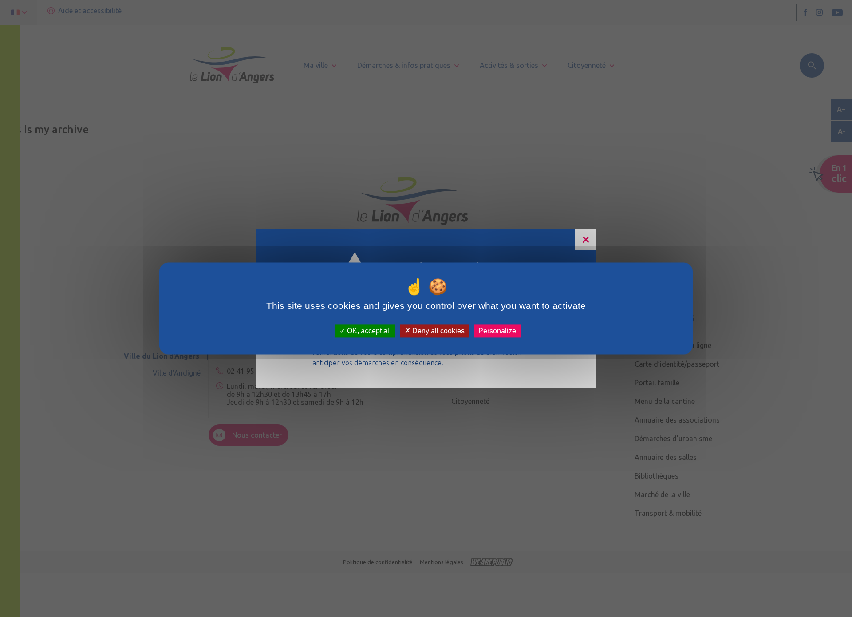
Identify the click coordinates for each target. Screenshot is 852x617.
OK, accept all (368, 331)
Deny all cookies (437, 331)
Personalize (497, 331)
